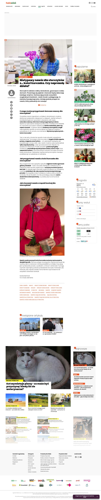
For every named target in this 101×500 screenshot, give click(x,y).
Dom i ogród (41, 6)
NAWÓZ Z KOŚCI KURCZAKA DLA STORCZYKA (32, 299)
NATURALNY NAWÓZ (25, 292)
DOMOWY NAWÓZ (56, 290)
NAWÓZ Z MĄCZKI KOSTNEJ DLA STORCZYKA (47, 297)
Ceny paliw (61, 460)
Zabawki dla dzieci (45, 469)
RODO (14, 464)
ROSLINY (33, 288)
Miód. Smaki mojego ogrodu (47, 460)
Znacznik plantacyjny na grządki (48, 467)
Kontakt (14, 456)
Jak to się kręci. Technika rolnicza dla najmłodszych (48, 464)
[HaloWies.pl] (11, 3)
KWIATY (31, 285)
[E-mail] (11, 111)
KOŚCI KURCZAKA (24, 295)
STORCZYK (34, 290)
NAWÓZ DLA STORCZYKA (26, 297)
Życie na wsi (25, 6)
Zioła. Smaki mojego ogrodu (47, 462)
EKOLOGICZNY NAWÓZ (38, 292)
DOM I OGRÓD (24, 285)
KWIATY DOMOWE (24, 288)
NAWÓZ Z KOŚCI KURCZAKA (53, 292)
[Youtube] (94, 3)
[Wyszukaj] (93, 6)
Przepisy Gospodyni (45, 456)
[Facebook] (90, 3)
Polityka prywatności (17, 460)
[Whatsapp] (11, 114)
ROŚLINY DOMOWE (25, 290)
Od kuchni (49, 6)
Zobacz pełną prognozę (82, 197)
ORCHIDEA (41, 290)
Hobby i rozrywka (74, 6)
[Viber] (11, 118)
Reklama (15, 458)
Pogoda (61, 462)
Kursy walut (61, 464)
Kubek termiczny (45, 471)
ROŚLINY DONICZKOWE (43, 288)
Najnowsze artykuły (63, 458)
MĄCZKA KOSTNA (52, 295)
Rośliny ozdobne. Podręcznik (48, 458)
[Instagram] (92, 3)
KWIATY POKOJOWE (53, 285)
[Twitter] (11, 105)
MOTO (66, 6)
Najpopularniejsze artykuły (65, 456)
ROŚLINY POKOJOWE (56, 288)
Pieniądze (17, 6)
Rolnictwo (33, 6)
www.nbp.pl (83, 218)
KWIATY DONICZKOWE (41, 285)
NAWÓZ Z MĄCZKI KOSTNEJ (38, 295)
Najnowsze (81, 348)
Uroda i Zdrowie (59, 6)
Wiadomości (9, 6)
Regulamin (15, 462)
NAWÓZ (48, 290)
